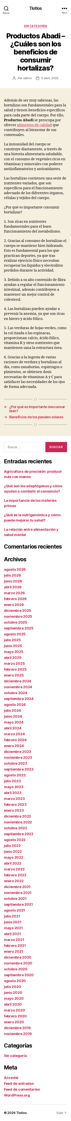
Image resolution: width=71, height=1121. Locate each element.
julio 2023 (12, 781)
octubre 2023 (15, 763)
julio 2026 (12, 575)
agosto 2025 (15, 634)
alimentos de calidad (34, 125)
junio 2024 (13, 716)
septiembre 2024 (19, 699)
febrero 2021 (15, 946)
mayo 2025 (13, 652)
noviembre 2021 (18, 893)
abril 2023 (12, 793)
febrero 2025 (15, 669)
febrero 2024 (15, 740)
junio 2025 (13, 646)
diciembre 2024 (17, 681)
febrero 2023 (15, 804)
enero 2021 (13, 951)
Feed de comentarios (22, 1089)
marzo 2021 (14, 940)
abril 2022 (12, 863)
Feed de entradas (19, 1083)
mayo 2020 (14, 998)
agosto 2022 (14, 840)
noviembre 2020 (18, 963)
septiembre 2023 (19, 769)
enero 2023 (14, 810)
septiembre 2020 (19, 975)
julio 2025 (12, 640)
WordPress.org (17, 1095)
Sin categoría (35, 26)
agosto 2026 (15, 569)
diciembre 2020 (17, 957)
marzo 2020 (14, 1010)
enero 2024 (14, 746)
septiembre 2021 (18, 904)
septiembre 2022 (18, 834)
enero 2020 (14, 1022)
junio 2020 (13, 993)
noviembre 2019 (18, 1034)
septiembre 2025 (19, 628)
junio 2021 (12, 922)
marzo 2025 (14, 663)
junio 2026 (13, 581)
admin (27, 78)
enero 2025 (14, 675)
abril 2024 (12, 728)
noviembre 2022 (18, 822)
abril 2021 (12, 934)
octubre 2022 (15, 828)
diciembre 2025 (17, 610)
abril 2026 (12, 587)
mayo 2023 (13, 787)
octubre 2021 (15, 898)
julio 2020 (12, 987)
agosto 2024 (15, 705)
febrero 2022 (15, 875)
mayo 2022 (13, 857)
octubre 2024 (15, 693)
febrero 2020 (15, 1016)
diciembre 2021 (17, 887)
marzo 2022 (14, 869)
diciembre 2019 (17, 1028)
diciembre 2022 (17, 816)
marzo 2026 (14, 593)
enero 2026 (14, 605)
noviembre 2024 (18, 687)
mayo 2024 (13, 722)
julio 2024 (12, 710)
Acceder (11, 1078)
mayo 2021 (13, 928)
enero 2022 (13, 881)
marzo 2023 (14, 799)
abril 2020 (12, 1004)
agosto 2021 (14, 910)
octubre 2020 (15, 969)
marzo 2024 (14, 734)
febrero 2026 (15, 599)
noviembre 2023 (18, 757)
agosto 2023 (15, 775)
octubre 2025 (15, 622)
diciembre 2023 (17, 752)
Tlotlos (35, 8)
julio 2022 (12, 846)
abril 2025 (12, 658)
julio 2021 (12, 916)
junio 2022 (13, 851)
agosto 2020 (15, 981)
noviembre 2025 (18, 616)
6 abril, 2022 (50, 78)
